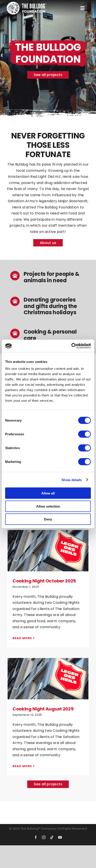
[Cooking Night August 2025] (48, 678)
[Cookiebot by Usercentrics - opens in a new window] (71, 346)
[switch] (84, 434)
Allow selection (48, 506)
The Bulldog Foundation (48, 562)
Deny (48, 519)
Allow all (48, 493)
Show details (71, 480)
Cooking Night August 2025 (48, 668)
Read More (22, 638)
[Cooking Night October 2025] (48, 550)
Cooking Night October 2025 (48, 540)
